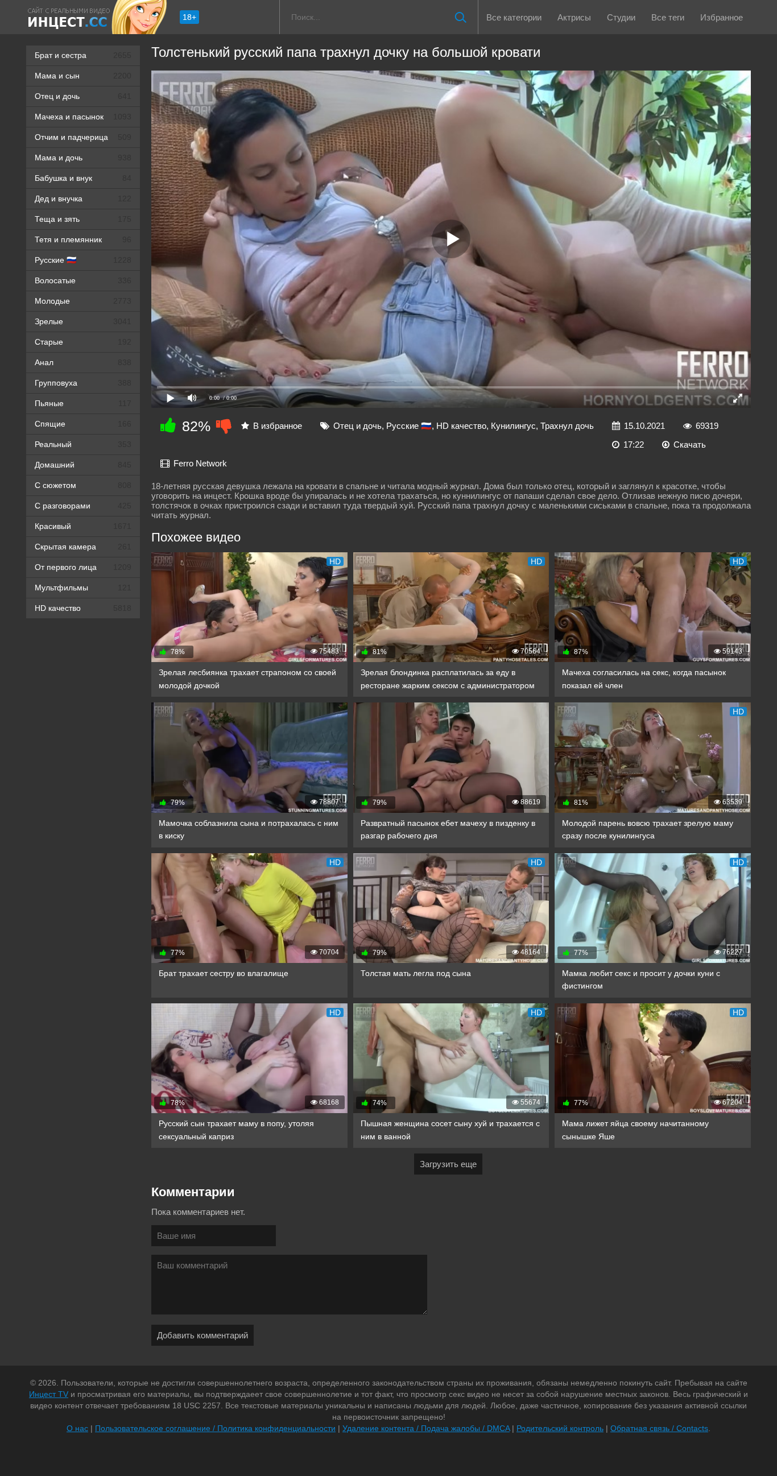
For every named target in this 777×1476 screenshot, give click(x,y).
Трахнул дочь (567, 426)
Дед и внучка (83, 198)
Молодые (83, 300)
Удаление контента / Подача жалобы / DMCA (426, 1428)
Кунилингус (513, 426)
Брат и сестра (83, 55)
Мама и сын (83, 75)
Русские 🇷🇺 (83, 259)
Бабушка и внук (83, 178)
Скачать (689, 444)
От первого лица (83, 567)
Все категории (514, 17)
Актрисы (574, 17)
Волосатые (83, 280)
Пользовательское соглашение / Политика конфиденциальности (215, 1428)
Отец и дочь (83, 96)
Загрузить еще (448, 1164)
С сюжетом (83, 485)
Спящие (83, 423)
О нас (77, 1428)
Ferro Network (200, 463)
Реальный (83, 444)
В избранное (277, 426)
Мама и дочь (83, 157)
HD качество (83, 608)
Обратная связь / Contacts (659, 1428)
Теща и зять (83, 219)
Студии (621, 17)
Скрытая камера (83, 546)
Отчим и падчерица (83, 137)
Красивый (83, 526)
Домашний (83, 464)
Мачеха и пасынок (83, 116)
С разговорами (83, 505)
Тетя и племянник (83, 239)
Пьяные (83, 403)
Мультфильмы (83, 587)
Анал (83, 362)
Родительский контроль (560, 1428)
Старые (83, 341)
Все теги (667, 17)
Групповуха (83, 382)
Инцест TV (48, 1394)
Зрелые (83, 321)
